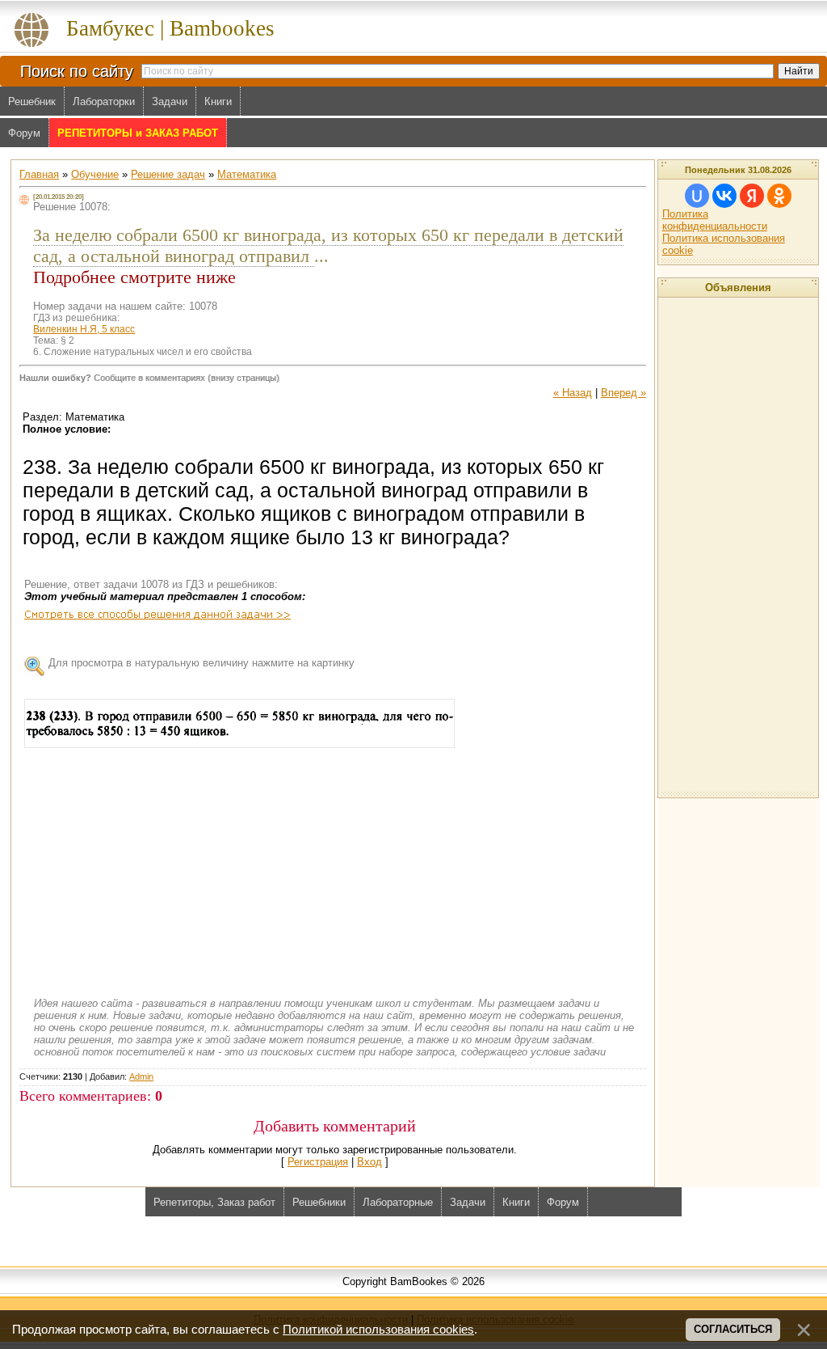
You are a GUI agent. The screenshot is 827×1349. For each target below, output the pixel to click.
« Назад (572, 393)
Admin (141, 1076)
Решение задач (168, 174)
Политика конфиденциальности (714, 220)
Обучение (95, 174)
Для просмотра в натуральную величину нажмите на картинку (201, 663)
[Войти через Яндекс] (752, 196)
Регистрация (318, 1162)
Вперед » (623, 393)
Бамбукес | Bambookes (170, 28)
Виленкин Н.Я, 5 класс (84, 329)
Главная (39, 174)
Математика (246, 174)
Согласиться (733, 1329)
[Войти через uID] (697, 196)
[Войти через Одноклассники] (779, 196)
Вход (369, 1162)
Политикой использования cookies (378, 1329)
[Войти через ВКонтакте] (724, 196)
